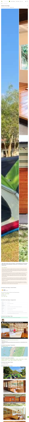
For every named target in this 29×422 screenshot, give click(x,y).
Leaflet (22, 356)
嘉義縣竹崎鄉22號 (5, 346)
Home (2, 3)
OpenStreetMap (24, 356)
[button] (14, 351)
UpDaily (4, 340)
